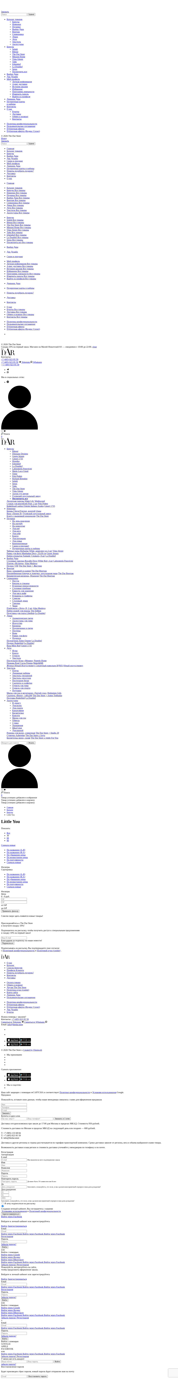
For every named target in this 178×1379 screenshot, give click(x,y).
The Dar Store (18, 54)
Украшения (17, 725)
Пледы (15, 670)
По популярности (15, 860)
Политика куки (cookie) (18, 990)
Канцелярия (18, 710)
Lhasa (38, 511)
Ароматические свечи (22, 618)
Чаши (15, 606)
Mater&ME (38, 663)
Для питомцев (19, 538)
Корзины (16, 626)
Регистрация (7, 1236)
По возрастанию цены (17, 857)
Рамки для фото (19, 636)
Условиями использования (14, 1211)
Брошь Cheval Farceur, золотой (21, 511)
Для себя (16, 533)
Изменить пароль (20, 94)
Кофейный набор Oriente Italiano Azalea (25, 506)
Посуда (15, 581)
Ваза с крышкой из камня (19, 571)
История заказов (20, 86)
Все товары (19, 190)
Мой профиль (13, 79)
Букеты (15, 111)
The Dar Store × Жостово (30, 566)
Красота (16, 715)
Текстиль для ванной (22, 675)
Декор (15, 37)
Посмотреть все (19, 71)
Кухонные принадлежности (25, 586)
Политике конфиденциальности (75, 1092)
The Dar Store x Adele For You (44, 738)
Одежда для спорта (21, 688)
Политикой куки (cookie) (48, 950)
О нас (9, 109)
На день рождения (21, 521)
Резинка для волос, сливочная (21, 733)
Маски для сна (19, 718)
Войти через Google (10, 1255)
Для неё (16, 528)
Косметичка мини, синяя (18, 738)
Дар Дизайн (12, 76)
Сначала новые (8, 845)
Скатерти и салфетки (22, 683)
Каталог (10, 965)
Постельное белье (20, 680)
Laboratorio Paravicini (22, 469)
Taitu (14, 62)
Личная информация (22, 81)
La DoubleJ (17, 67)
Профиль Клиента (15, 970)
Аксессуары (18, 44)
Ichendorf (16, 64)
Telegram (25, 362)
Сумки (15, 723)
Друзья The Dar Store (16, 987)
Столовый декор (20, 601)
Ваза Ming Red (13, 645)
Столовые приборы (21, 588)
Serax (14, 69)
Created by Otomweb (32, 1050)
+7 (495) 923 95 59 (9, 359)
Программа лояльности (23, 91)
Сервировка (18, 34)
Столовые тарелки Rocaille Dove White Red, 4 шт (30, 561)
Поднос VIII (12, 566)
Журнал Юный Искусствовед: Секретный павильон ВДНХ (35, 665)
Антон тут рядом (20, 493)
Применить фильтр (10, 911)
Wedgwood (40, 501)
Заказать (6, 1113)
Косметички (18, 713)
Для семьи (17, 541)
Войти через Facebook (11, 1216)
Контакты (11, 106)
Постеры (16, 631)
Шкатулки (17, 728)
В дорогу (16, 703)
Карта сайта (12, 992)
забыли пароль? (8, 1364)
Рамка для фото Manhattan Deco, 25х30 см (26, 553)
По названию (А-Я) (16, 850)
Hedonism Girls (54, 693)
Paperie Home (40, 660)
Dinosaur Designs (20, 454)
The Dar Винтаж (39, 571)
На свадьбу (17, 523)
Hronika (15, 461)
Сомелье (16, 598)
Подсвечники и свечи (22, 628)
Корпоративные (19, 543)
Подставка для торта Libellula (20, 613)
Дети (14, 39)
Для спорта (17, 708)
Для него (16, 531)
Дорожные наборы (21, 673)
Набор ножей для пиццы (18, 611)
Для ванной (17, 730)
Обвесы (16, 720)
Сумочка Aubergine (16, 735)
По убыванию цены (16, 855)
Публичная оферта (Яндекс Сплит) (23, 131)
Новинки (16, 24)
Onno (14, 473)
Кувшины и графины (22, 596)
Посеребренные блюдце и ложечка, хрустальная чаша (32, 573)
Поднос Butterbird (15, 643)
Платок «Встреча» (15, 563)
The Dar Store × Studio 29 (47, 733)
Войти (4, 1226)
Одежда (16, 655)
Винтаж (16, 32)
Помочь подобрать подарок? (20, 171)
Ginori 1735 (17, 459)
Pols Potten (17, 476)
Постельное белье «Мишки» (20, 660)
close (94, 347)
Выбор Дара (18, 29)
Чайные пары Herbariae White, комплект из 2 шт (29, 551)
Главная (10, 148)
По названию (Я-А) (16, 852)
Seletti (15, 49)
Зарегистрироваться (17, 1226)
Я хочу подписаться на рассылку (19, 1203)
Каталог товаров (14, 19)
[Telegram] (2, 3)
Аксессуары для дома (22, 621)
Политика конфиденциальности (22, 124)
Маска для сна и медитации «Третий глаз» (27, 693)
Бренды (15, 22)
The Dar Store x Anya (35, 735)
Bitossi (15, 52)
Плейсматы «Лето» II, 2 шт (19, 608)
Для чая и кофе (19, 593)
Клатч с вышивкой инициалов (21, 516)
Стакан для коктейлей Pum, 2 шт (22, 503)
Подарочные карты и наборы (20, 168)
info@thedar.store (15, 1024)
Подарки (16, 27)
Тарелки (16, 603)
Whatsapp (37, 362)
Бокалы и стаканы (20, 583)
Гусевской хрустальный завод (26, 496)
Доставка (16, 114)
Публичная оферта (15, 129)
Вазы (14, 633)
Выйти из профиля (21, 96)
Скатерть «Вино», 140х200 (19, 695)
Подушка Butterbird (16, 698)
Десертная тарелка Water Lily (20, 501)
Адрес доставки (19, 84)
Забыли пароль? (8, 1244)
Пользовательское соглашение (21, 126)
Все (8, 833)
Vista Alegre (17, 59)
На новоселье (18, 526)
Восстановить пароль (38, 1376)
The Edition (36, 611)
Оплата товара (13, 982)
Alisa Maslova (31, 563)
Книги (15, 536)
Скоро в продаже (15, 161)
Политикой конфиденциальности (19, 950)
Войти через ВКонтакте (12, 1260)
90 (8, 840)
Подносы (16, 638)
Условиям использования (104, 1092)
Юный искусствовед (73, 665)
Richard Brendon (19, 478)
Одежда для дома (20, 685)
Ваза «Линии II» (14, 513)
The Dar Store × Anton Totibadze (47, 695)
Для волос (17, 705)
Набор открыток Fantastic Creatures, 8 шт (26, 556)
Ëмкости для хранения (23, 591)
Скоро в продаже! (20, 546)
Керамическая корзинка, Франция (23, 576)
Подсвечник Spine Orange (19, 641)
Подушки (16, 690)
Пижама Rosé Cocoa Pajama (20, 663)
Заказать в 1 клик (62, 1119)
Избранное (17, 89)
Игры (15, 650)
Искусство (17, 623)
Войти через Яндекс (10, 1257)
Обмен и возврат (20, 116)
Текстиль (16, 42)
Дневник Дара (13, 99)
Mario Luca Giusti (20, 471)
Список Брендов (14, 968)
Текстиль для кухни (21, 678)
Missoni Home (18, 57)
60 (8, 838)
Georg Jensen (18, 456)
